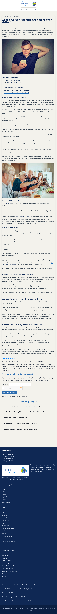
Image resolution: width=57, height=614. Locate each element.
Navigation (5, 576)
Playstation (5, 518)
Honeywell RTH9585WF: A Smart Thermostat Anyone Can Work (21, 593)
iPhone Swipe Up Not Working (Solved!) (15, 417)
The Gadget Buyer (6, 608)
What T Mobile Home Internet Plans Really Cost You (18, 589)
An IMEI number (6, 203)
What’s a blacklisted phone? (12, 80)
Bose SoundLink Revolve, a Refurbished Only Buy (17, 601)
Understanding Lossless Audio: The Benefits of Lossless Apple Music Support (27, 406)
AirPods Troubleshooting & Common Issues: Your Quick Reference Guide (25, 412)
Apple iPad (5, 497)
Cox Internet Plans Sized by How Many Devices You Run (19, 585)
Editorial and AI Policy (8, 550)
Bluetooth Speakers (8, 528)
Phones (14, 16)
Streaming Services (8, 536)
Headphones (6, 526)
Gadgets (8, 16)
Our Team (5, 555)
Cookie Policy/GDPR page (10, 566)
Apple (3, 492)
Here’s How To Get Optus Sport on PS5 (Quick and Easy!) (20, 429)
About (3, 553)
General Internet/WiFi (8, 541)
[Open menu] (54, 4)
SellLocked (5, 344)
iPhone (19, 16)
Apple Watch (6, 502)
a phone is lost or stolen (22, 216)
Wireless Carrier (7, 539)
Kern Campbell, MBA (8, 25)
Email (3, 531)
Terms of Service (7, 560)
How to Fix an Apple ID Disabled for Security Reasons (18, 597)
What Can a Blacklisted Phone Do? (13, 87)
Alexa (3, 505)
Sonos (3, 489)
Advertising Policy (7, 568)
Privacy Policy (6, 563)
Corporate (5, 574)
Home (3, 16)
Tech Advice (5, 515)
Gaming (4, 533)
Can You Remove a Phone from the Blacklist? (16, 90)
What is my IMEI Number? (14, 85)
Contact (4, 558)
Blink (3, 510)
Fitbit (3, 512)
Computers (5, 520)
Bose (3, 507)
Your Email (5, 384)
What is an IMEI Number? (14, 82)
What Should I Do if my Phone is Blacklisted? (16, 92)
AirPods (4, 499)
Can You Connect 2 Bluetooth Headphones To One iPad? (20, 423)
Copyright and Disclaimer (10, 571)
